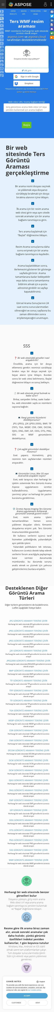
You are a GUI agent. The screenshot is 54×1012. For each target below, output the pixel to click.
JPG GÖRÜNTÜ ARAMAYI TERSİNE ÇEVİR (28, 620)
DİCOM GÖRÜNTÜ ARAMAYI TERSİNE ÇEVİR (28, 750)
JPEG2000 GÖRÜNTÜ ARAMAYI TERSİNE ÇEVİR (28, 660)
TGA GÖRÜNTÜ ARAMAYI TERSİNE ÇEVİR (28, 710)
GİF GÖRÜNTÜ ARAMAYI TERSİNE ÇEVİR (28, 810)
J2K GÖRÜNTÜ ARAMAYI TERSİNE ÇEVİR (28, 650)
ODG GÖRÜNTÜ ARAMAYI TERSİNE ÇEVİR (28, 820)
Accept (27, 996)
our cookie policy (34, 990)
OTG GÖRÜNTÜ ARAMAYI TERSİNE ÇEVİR (28, 830)
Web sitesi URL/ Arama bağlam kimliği (26, 102)
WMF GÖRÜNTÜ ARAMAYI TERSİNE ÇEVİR (28, 860)
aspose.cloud (37, 37)
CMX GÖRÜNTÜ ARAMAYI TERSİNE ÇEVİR (28, 740)
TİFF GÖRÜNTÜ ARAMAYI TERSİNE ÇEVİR (28, 690)
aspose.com (16, 37)
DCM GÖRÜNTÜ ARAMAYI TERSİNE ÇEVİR (28, 760)
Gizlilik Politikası (30, 92)
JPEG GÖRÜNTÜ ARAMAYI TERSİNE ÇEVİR (28, 630)
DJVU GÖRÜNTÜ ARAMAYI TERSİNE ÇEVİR (28, 780)
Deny (38, 1003)
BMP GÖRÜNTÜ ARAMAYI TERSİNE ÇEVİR (28, 670)
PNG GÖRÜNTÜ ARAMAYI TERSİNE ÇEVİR (28, 840)
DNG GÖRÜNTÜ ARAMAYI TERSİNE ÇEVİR (28, 790)
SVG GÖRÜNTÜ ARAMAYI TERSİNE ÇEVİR (28, 850)
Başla (26, 125)
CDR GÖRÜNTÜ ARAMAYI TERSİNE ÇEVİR (28, 730)
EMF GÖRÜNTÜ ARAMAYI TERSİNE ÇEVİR (28, 800)
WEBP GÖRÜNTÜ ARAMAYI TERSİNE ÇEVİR (28, 720)
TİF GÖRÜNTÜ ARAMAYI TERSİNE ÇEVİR (28, 680)
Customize (16, 1003)
